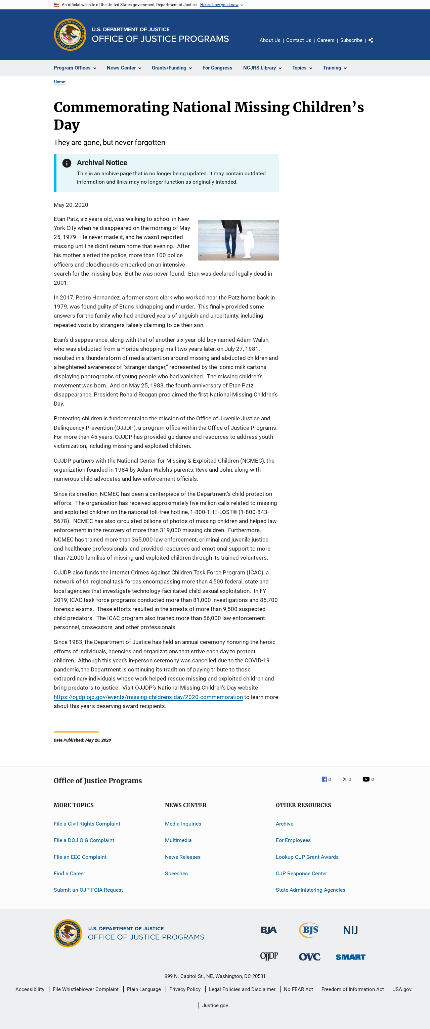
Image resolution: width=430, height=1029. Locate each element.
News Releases (183, 857)
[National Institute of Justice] (350, 935)
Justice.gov (215, 1005)
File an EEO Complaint (80, 857)
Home (59, 81)
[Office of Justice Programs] (70, 34)
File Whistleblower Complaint (86, 989)
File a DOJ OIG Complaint (84, 840)
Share (376, 45)
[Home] (160, 35)
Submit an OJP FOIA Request (88, 890)
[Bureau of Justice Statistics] (310, 939)
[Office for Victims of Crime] (309, 962)
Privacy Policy (185, 989)
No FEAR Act (298, 989)
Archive (284, 824)
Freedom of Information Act (352, 989)
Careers (326, 40)
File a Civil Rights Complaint (87, 824)
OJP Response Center (301, 873)
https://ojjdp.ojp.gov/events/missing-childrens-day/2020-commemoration (148, 697)
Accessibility (29, 989)
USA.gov (402, 989)
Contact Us (298, 40)
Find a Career (69, 873)
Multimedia (178, 840)
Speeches (176, 873)
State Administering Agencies (310, 890)
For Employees (293, 840)
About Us (270, 40)
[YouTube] (369, 784)
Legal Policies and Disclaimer (242, 989)
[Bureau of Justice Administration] (269, 935)
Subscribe (351, 40)
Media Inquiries (183, 824)
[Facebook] (329, 784)
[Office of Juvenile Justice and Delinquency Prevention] (269, 962)
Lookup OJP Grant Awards (307, 857)
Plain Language (144, 989)
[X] (349, 784)
